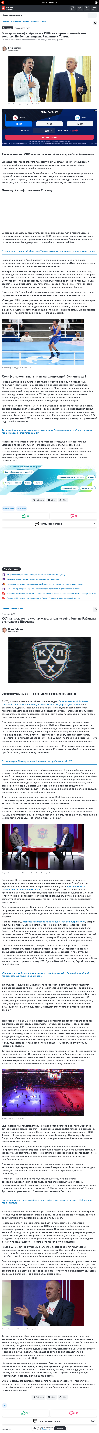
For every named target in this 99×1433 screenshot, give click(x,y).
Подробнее (46, 1429)
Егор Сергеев (14, 48)
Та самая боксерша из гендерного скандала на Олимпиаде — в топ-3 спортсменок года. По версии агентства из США (47, 431)
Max (64, 500)
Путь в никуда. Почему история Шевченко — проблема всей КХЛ (37, 761)
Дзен (53, 500)
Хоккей (14, 608)
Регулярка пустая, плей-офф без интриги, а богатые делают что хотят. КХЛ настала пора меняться (47, 1201)
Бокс (44, 21)
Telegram (40, 500)
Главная (5, 21)
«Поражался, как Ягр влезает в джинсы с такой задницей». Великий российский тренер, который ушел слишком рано (45, 974)
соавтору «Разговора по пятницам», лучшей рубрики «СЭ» (54, 921)
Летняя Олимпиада (31, 21)
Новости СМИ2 (7, 1430)
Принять (60, 1428)
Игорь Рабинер (15, 629)
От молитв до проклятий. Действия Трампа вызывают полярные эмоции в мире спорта (48, 251)
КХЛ (21, 608)
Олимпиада (16, 21)
